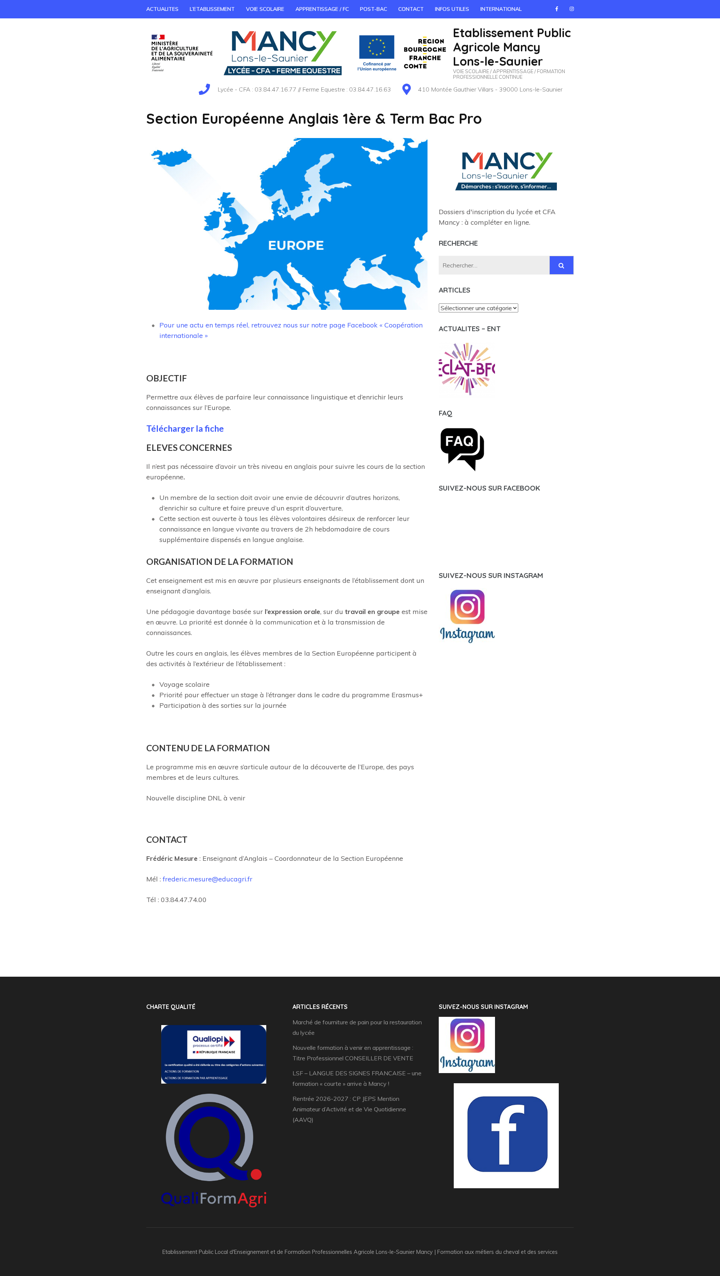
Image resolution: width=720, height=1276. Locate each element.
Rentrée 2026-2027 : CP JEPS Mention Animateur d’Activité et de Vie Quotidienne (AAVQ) (349, 1109)
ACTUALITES (162, 9)
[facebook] (556, 9)
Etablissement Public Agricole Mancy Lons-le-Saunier (512, 47)
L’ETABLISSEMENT (212, 9)
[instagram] (572, 9)
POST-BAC (373, 9)
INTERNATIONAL (501, 9)
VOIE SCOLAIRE (265, 9)
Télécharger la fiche (185, 428)
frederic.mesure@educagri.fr (207, 879)
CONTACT (411, 9)
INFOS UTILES (452, 9)
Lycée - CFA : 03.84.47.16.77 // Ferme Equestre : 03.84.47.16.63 (304, 89)
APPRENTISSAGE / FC (322, 9)
